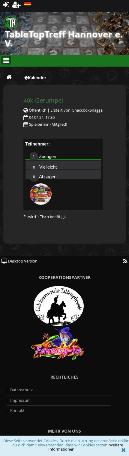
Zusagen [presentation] (44, 156)
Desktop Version (22, 261)
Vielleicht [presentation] (45, 167)
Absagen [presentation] (44, 176)
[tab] (63, 155)
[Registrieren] (16, 4)
